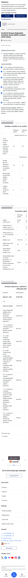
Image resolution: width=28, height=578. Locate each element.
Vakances (4, 487)
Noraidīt (7, 16)
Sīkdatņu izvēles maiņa (8, 524)
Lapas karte (5, 519)
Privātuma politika (6, 511)
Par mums (4, 500)
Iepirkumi (4, 491)
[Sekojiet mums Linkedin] (19, 558)
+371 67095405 (7, 535)
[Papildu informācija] (13, 533)
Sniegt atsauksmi (14, 475)
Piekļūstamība (5, 515)
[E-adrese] (4, 543)
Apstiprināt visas (20, 16)
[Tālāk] (25, 459)
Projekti (4, 496)
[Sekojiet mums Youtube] (12, 558)
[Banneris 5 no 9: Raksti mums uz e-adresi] (14, 459)
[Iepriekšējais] (3, 459)
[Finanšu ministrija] (15, 26)
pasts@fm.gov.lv (7, 538)
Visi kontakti (9, 548)
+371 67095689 (7, 533)
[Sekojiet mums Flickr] (9, 558)
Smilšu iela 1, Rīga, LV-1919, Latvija (12, 540)
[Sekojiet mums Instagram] (16, 558)
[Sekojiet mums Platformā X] (2, 558)
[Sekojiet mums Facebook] (6, 558)
